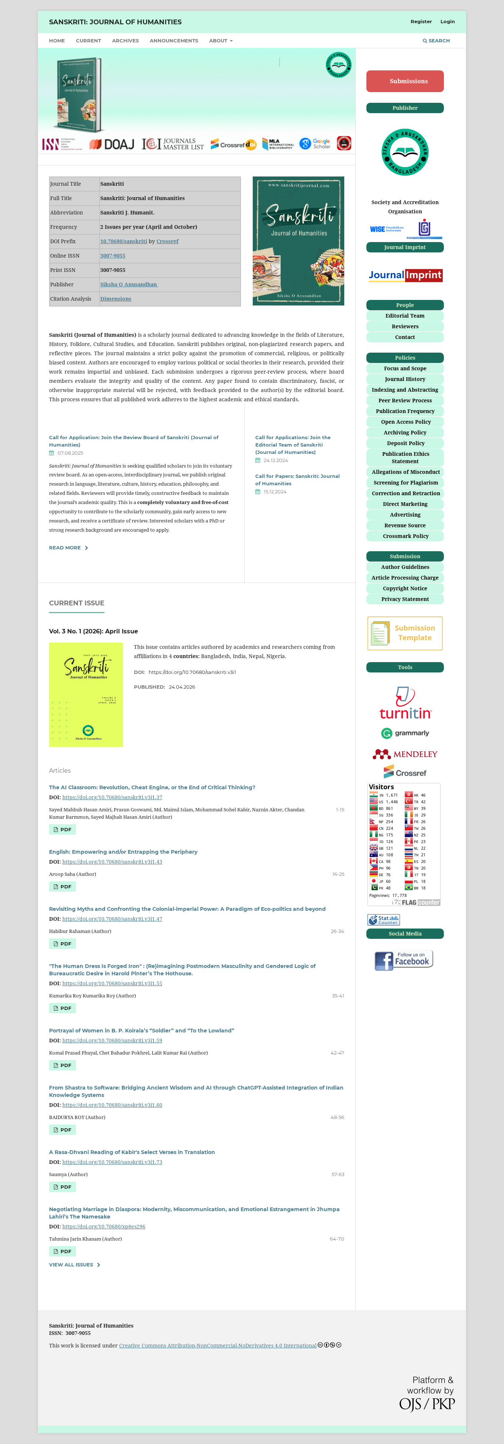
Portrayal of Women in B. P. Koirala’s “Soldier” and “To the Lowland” (141, 1030)
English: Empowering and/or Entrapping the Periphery (123, 852)
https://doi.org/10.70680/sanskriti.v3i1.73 (112, 1161)
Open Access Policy (406, 421)
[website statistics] (383, 923)
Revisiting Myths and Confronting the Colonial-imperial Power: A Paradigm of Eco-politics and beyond (187, 909)
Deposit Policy (406, 443)
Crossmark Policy (406, 535)
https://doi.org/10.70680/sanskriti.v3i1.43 (112, 861)
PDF (65, 829)
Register (421, 21)
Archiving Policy (405, 432)
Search (438, 40)
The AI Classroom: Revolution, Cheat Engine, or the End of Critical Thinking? (152, 787)
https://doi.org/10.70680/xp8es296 (103, 1226)
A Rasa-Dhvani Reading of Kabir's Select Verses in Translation (132, 1152)
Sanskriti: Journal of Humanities (115, 22)
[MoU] (385, 229)
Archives (125, 40)
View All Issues (71, 1265)
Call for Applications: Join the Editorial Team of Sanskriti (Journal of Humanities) (293, 444)
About (219, 40)
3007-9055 (112, 255)
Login (448, 21)
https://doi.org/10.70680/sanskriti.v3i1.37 (112, 797)
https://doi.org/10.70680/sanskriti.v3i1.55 (112, 983)
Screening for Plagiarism (406, 482)
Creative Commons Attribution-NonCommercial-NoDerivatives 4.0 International (218, 1345)
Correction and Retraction (406, 493)
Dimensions (115, 298)
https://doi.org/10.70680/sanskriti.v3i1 (192, 672)
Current (88, 40)
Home (57, 40)
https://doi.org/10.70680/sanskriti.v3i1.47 (112, 918)
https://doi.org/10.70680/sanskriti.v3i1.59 (112, 1040)
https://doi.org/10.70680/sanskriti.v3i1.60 (112, 1104)
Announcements (174, 40)
